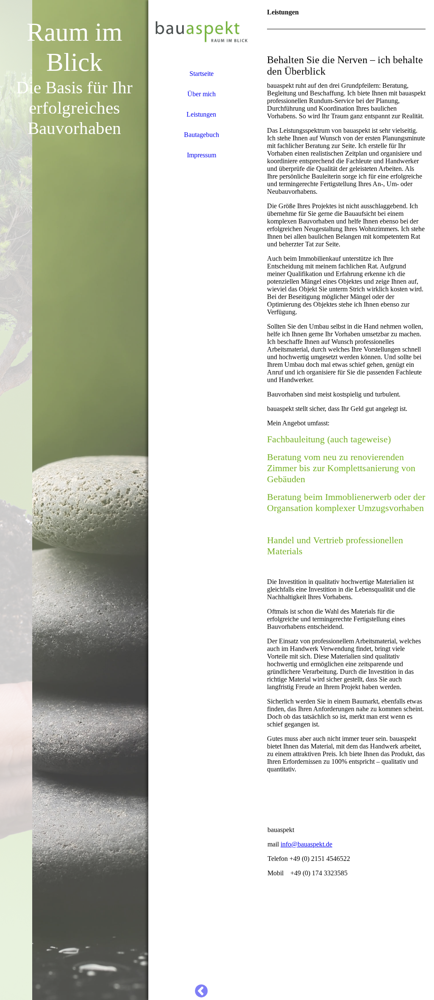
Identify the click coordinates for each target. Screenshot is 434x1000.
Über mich (201, 94)
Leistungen (201, 114)
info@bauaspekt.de (306, 844)
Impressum (201, 155)
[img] (74, 500)
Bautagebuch (201, 134)
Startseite (201, 73)
